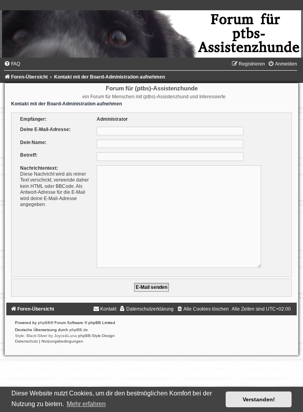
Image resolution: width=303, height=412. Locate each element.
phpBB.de (78, 330)
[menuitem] (12, 64)
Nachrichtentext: (39, 168)
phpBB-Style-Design (96, 335)
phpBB (44, 322)
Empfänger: (33, 119)
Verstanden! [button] (259, 399)
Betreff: (28, 155)
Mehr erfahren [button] (86, 404)
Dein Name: (33, 142)
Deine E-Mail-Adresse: (45, 129)
